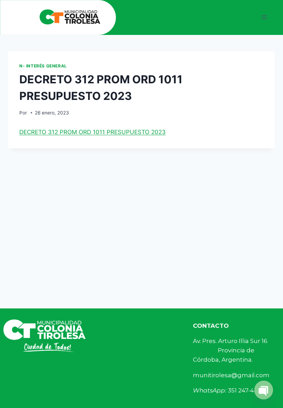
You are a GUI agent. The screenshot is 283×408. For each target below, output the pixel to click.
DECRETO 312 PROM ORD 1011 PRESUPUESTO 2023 (92, 132)
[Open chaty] (263, 390)
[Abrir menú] (264, 17)
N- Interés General (43, 65)
